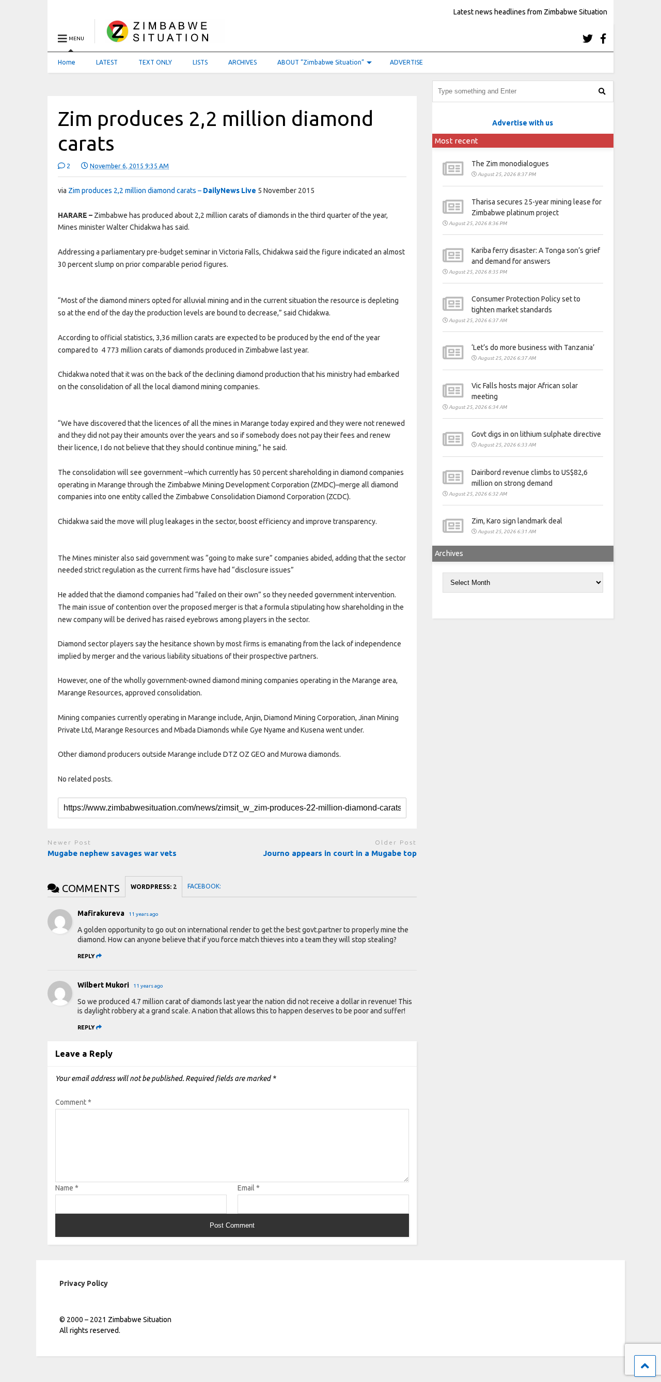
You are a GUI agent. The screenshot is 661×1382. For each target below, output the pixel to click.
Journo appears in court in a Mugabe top (340, 853)
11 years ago (144, 914)
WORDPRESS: (154, 886)
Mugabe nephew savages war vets (112, 853)
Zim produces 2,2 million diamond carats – (162, 190)
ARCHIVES (242, 62)
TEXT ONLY (155, 62)
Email (249, 1188)
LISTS (200, 62)
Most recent (456, 140)
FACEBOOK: (205, 886)
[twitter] (588, 38)
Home (66, 62)
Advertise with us (522, 123)
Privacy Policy (83, 1283)
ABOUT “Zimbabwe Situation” (320, 62)
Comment (73, 1102)
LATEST (107, 62)
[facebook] (603, 38)
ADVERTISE (406, 62)
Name (66, 1188)
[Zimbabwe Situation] (160, 38)
